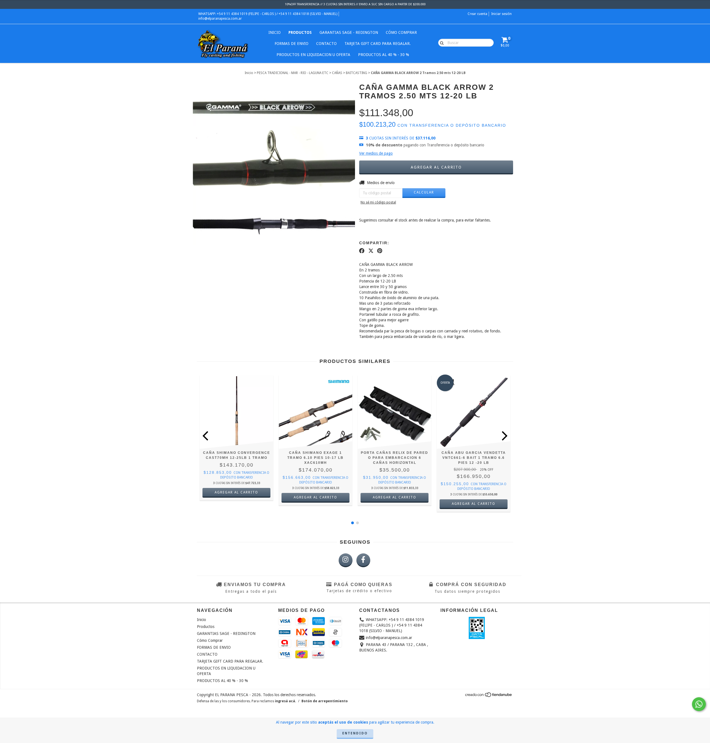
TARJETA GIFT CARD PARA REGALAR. (377, 43)
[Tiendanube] (489, 696)
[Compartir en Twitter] (371, 250)
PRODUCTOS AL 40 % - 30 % (383, 54)
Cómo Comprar (401, 32)
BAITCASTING (356, 73)
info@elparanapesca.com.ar (220, 19)
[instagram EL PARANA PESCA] (346, 560)
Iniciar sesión (501, 14)
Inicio (274, 32)
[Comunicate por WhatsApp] (699, 704)
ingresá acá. (285, 701)
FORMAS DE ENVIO (291, 43)
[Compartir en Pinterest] (379, 250)
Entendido (355, 733)
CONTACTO (326, 43)
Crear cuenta (477, 14)
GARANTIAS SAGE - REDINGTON (349, 32)
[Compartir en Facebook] (361, 250)
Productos (300, 32)
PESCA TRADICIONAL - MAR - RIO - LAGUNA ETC (292, 73)
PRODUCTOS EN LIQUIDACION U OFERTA (313, 54)
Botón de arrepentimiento (324, 701)
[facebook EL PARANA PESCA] (363, 560)
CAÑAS (337, 73)
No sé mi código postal (378, 202)
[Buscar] (440, 42)
